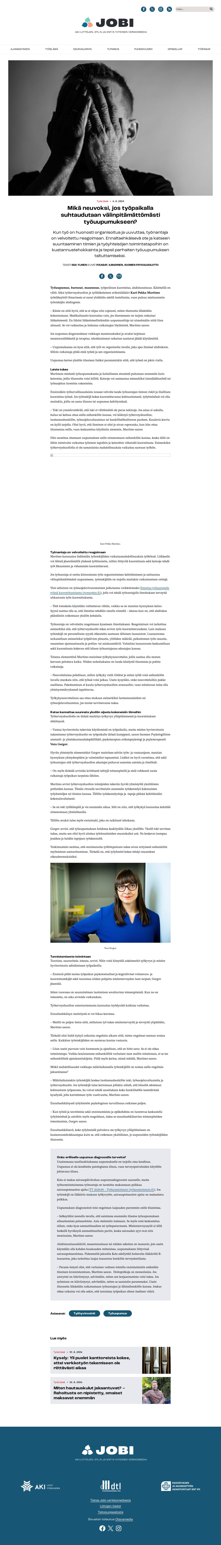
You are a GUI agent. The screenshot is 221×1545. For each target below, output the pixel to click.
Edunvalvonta (82, 49)
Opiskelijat (175, 49)
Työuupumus (117, 1313)
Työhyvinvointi (84, 1313)
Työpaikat (204, 49)
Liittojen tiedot (110, 1506)
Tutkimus (113, 49)
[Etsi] (211, 9)
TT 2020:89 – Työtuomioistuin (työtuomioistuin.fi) (122, 1189)
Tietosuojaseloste (110, 1512)
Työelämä (51, 49)
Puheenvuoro (143, 49)
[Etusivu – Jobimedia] (110, 25)
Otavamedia (124, 1519)
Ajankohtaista (20, 49)
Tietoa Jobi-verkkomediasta (110, 1500)
